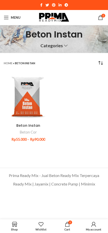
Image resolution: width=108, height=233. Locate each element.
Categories (51, 46)
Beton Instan (28, 125)
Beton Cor (28, 132)
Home (8, 63)
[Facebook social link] (41, 5)
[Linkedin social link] (60, 5)
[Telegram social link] (66, 5)
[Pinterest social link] (53, 5)
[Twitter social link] (47, 5)
